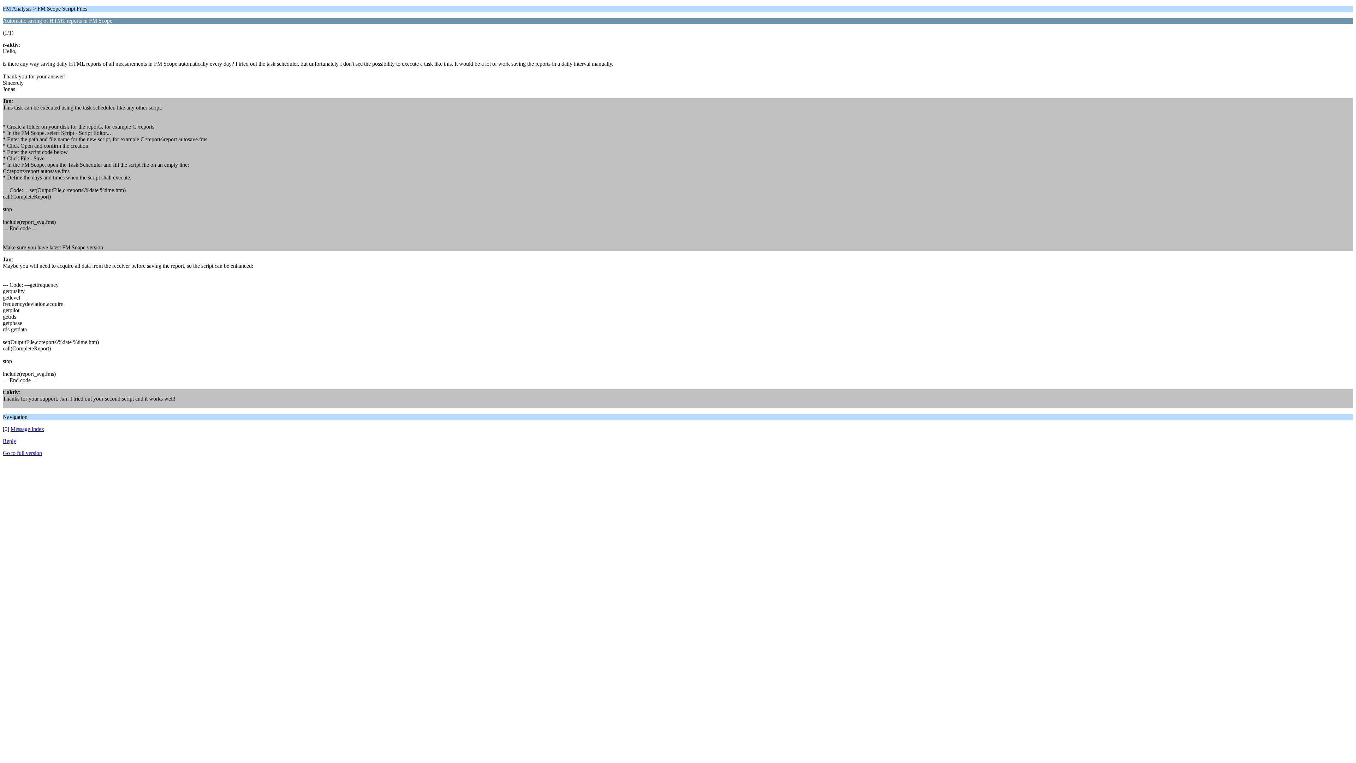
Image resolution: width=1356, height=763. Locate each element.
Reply (9, 441)
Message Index (27, 429)
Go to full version (22, 453)
